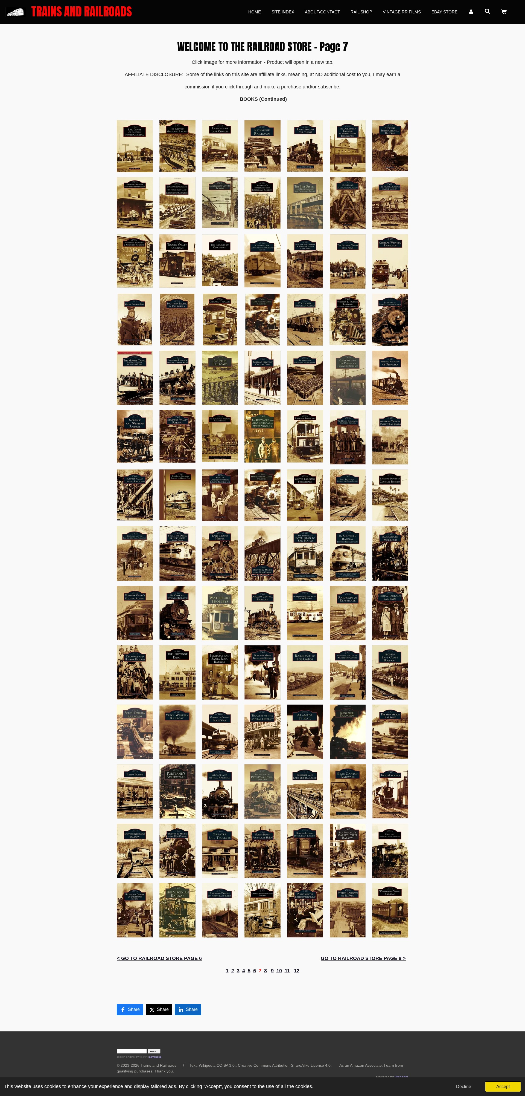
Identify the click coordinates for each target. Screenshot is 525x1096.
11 (287, 970)
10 (279, 970)
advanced (155, 1056)
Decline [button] (463, 1086)
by (142, 1056)
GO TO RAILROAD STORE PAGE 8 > (363, 958)
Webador (401, 1077)
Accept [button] (503, 1086)
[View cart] (504, 12)
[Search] (487, 11)
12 (296, 970)
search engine (126, 1056)
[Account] (471, 12)
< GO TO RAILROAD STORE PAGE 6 (159, 958)
